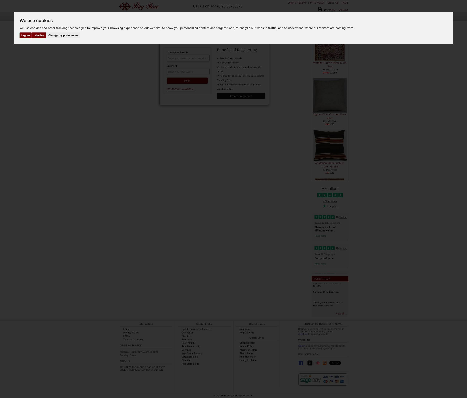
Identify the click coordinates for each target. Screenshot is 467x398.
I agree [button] (25, 35)
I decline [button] (39, 35)
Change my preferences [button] (63, 35)
